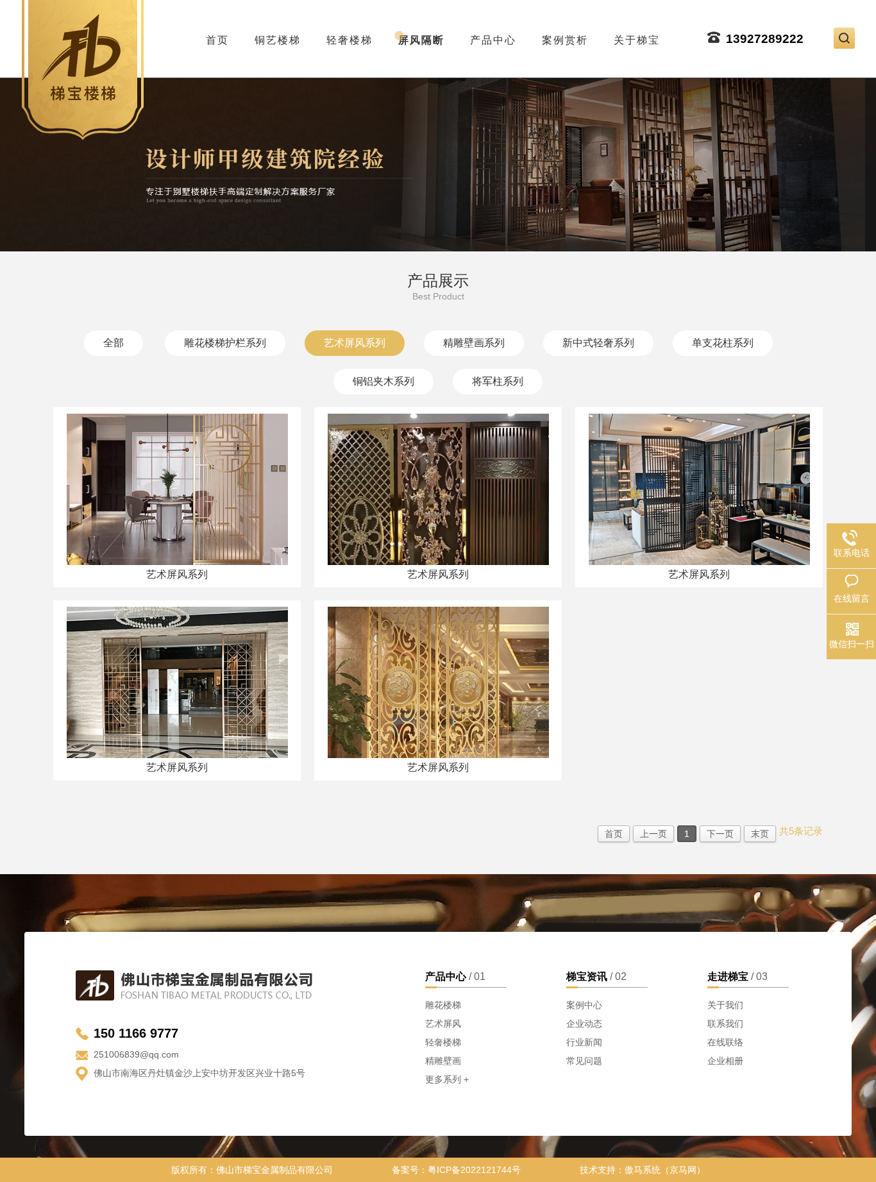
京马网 (683, 1170)
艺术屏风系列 (354, 342)
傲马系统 (643, 1170)
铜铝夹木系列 (383, 381)
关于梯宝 (637, 36)
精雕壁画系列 (474, 342)
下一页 (720, 834)
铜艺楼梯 (278, 36)
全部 (113, 342)
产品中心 (493, 36)
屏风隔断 (421, 36)
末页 (760, 834)
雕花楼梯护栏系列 (225, 342)
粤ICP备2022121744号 (474, 1170)
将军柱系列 (497, 381)
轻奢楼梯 (349, 36)
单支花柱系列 (723, 342)
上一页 (653, 834)
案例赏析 (565, 36)
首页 (217, 36)
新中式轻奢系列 (598, 342)
